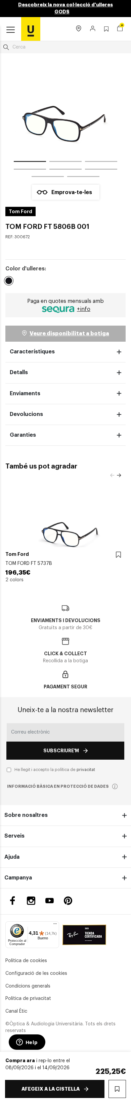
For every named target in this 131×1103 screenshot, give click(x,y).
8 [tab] (83, 177)
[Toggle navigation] (10, 30)
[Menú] (55, 925)
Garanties (23, 435)
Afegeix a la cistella (50, 1089)
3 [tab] (101, 162)
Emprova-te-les (71, 192)
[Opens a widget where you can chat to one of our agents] (26, 1042)
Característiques (32, 351)
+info (83, 309)
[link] (30, 29)
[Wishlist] (118, 555)
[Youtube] (49, 901)
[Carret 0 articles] (120, 29)
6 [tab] (101, 170)
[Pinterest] (68, 901)
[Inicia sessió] (93, 29)
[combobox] (65, 47)
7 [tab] (48, 177)
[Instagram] (31, 901)
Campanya (18, 877)
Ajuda (11, 857)
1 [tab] (30, 162)
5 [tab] (65, 170)
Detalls (19, 372)
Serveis (14, 836)
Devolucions (26, 414)
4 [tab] (30, 170)
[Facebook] (12, 901)
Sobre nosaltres (26, 815)
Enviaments (25, 393)
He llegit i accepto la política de (54, 770)
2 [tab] (65, 162)
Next (119, 475)
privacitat (86, 770)
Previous (112, 475)
